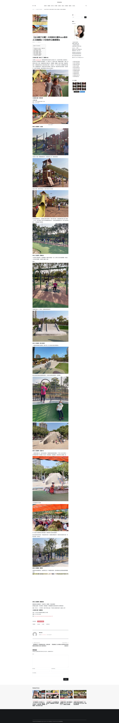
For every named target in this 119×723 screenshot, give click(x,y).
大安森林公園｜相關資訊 (37, 55)
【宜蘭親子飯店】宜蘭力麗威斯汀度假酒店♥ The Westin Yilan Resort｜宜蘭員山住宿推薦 (66, 703)
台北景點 (43, 624)
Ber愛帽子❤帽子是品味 (76, 64)
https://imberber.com (44, 634)
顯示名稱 (34, 668)
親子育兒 (52, 5)
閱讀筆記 (70, 5)
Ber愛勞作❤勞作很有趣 (76, 61)
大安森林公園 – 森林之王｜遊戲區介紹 (39, 48)
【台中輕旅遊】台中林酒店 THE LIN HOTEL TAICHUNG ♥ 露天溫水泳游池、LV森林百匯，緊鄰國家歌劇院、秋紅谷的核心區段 (39, 703)
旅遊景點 (59, 5)
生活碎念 (73, 5)
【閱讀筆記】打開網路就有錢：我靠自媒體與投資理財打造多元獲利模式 (41, 644)
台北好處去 (38, 624)
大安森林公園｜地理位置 (37, 49)
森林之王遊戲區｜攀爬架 (37, 52)
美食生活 (63, 5)
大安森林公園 (38, 59)
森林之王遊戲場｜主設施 (37, 50)
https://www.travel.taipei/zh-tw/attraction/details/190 (43, 616)
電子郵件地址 (53, 668)
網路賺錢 (49, 5)
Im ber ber (59, 2)
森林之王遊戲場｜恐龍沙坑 (38, 51)
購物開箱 (66, 5)
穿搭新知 (45, 5)
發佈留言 (65, 679)
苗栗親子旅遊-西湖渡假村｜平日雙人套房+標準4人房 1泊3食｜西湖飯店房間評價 (80, 703)
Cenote (50, 721)
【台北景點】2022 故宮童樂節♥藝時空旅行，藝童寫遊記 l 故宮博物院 (52, 703)
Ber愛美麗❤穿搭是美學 (76, 70)
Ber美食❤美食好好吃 (76, 76)
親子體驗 (56, 5)
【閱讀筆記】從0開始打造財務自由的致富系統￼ (59, 644)
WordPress (61, 721)
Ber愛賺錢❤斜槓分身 (76, 73)
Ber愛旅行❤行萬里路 (40, 621)
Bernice (34, 42)
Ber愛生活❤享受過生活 (76, 67)
